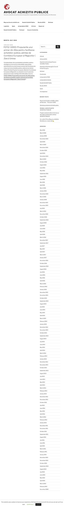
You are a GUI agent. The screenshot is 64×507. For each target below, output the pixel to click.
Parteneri (21, 30)
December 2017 (44, 240)
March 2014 (43, 353)
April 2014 (42, 350)
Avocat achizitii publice (26, 12)
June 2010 (42, 475)
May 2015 (42, 312)
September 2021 (44, 173)
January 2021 (43, 191)
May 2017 (42, 249)
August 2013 (43, 373)
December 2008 (44, 489)
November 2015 (44, 295)
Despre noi (41, 26)
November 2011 (44, 428)
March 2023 (43, 159)
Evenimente (43, 74)
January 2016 (43, 289)
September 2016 (44, 266)
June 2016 (42, 275)
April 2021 (42, 185)
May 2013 (42, 382)
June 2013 (42, 379)
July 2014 (42, 341)
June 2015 (42, 309)
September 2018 (44, 220)
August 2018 (43, 222)
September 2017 (44, 243)
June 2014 (42, 344)
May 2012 (42, 411)
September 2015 (44, 301)
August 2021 (43, 176)
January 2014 (43, 359)
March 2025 (43, 144)
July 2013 (42, 376)
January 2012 (43, 422)
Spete (13, 26)
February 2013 (43, 390)
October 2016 (43, 263)
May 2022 (42, 170)
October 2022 (43, 162)
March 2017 (43, 254)
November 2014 (44, 330)
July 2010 (42, 472)
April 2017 (42, 251)
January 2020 (43, 199)
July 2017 (42, 246)
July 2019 (42, 208)
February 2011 (43, 451)
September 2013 (44, 370)
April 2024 (42, 153)
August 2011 (43, 437)
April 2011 (42, 446)
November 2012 (44, 399)
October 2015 (43, 298)
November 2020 (44, 193)
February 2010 (43, 486)
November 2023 (44, 156)
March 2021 (43, 188)
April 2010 (42, 480)
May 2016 (42, 277)
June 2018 (42, 228)
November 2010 (44, 460)
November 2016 (44, 260)
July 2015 (42, 306)
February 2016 (43, 286)
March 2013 (43, 388)
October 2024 (43, 150)
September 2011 (44, 434)
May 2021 (42, 182)
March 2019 (43, 211)
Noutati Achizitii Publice (28, 22)
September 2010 (44, 466)
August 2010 (43, 469)
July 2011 (42, 440)
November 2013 (44, 364)
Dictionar (50, 22)
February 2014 (43, 356)
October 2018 (43, 217)
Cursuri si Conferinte (32, 30)
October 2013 (43, 367)
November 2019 (44, 205)
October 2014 (43, 333)
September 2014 (44, 335)
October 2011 (43, 431)
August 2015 (43, 304)
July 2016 (42, 272)
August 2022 (43, 165)
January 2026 (43, 136)
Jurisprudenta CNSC (23, 26)
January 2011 (43, 454)
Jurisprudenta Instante (45, 80)
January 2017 (43, 257)
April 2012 (42, 414)
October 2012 (43, 402)
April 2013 (42, 385)
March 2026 (43, 133)
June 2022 (42, 167)
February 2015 (43, 321)
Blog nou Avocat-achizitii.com (11, 22)
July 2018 (42, 225)
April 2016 (42, 280)
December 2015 (44, 292)
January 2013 (43, 393)
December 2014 (44, 327)
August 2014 (43, 338)
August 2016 (43, 269)
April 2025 (42, 141)
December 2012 (44, 396)
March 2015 (43, 318)
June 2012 (42, 408)
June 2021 (42, 179)
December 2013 (44, 361)
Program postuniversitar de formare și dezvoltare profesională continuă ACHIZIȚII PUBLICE (49, 114)
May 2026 (42, 130)
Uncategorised (43, 91)
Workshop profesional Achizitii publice (49, 105)
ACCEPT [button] (38, 504)
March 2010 (43, 483)
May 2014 (42, 347)
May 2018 (42, 231)
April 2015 (42, 315)
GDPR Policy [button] (30, 504)
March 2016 (43, 283)
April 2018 (42, 234)
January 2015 (43, 324)
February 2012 (43, 419)
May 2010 (42, 477)
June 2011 (42, 443)
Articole (33, 26)
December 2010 (44, 457)
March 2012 (43, 417)
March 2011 (43, 448)
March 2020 (43, 196)
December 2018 (44, 214)
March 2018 (43, 237)
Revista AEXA (41, 22)
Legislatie (6, 26)
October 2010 (43, 463)
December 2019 (44, 202)
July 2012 (42, 405)
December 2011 (44, 425)
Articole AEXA (43, 59)
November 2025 (44, 138)
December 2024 (44, 147)
